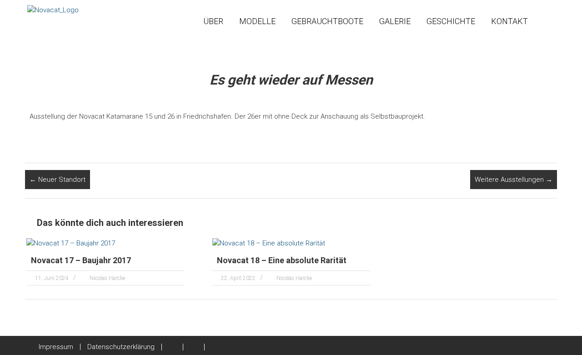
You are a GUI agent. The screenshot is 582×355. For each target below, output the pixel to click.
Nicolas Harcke (107, 278)
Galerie (395, 21)
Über (213, 21)
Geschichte (450, 21)
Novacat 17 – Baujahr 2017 (81, 260)
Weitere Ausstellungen (513, 179)
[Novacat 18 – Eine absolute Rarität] (268, 243)
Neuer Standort (57, 179)
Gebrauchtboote (327, 21)
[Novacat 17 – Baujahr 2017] (70, 243)
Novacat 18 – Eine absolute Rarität (281, 260)
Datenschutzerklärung (121, 347)
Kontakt (509, 21)
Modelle (257, 21)
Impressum (56, 347)
